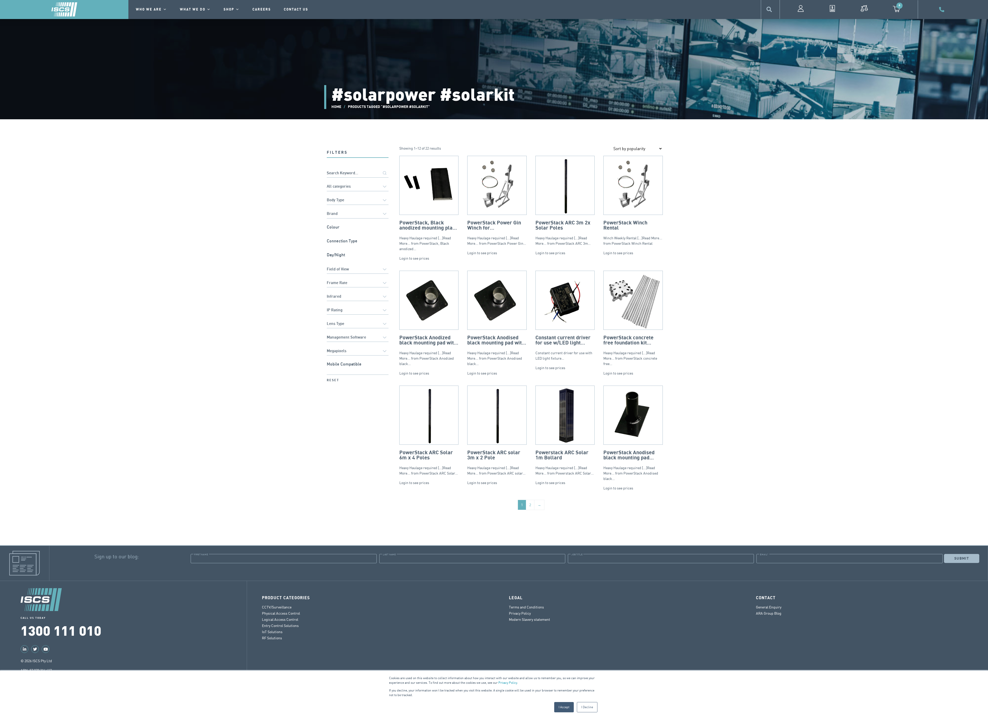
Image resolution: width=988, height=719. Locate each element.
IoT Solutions (272, 632)
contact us (296, 9)
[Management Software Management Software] (358, 337)
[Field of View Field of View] (358, 269)
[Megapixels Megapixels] (358, 351)
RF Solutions (272, 638)
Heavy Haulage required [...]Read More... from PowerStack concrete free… (630, 350)
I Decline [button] (587, 707)
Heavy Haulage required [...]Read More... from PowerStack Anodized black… (428, 350)
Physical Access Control (281, 613)
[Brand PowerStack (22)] (358, 214)
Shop (229, 9)
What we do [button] (192, 9)
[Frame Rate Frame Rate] (358, 283)
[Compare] (864, 8)
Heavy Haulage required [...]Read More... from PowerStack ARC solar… (496, 462)
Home (336, 107)
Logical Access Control (280, 619)
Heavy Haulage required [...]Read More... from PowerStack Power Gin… (496, 232)
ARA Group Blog (768, 613)
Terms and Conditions (526, 607)
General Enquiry (768, 607)
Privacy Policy (507, 683)
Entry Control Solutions (280, 625)
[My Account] (800, 8)
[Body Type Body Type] (358, 200)
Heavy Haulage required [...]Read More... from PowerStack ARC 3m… (563, 232)
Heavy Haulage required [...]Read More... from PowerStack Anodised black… (496, 350)
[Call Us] (942, 9)
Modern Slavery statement (529, 619)
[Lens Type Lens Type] (358, 324)
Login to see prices (414, 258)
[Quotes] (832, 8)
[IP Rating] (358, 310)
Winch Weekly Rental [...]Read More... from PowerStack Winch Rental (632, 232)
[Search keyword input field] (358, 173)
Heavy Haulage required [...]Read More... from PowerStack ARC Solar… (428, 462)
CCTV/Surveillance (277, 607)
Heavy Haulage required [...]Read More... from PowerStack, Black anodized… (428, 235)
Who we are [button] (149, 9)
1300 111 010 (61, 630)
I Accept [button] (564, 707)
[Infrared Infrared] (358, 297)
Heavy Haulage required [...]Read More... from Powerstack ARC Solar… (564, 462)
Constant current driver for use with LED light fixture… (563, 347)
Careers (261, 9)
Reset (333, 380)
